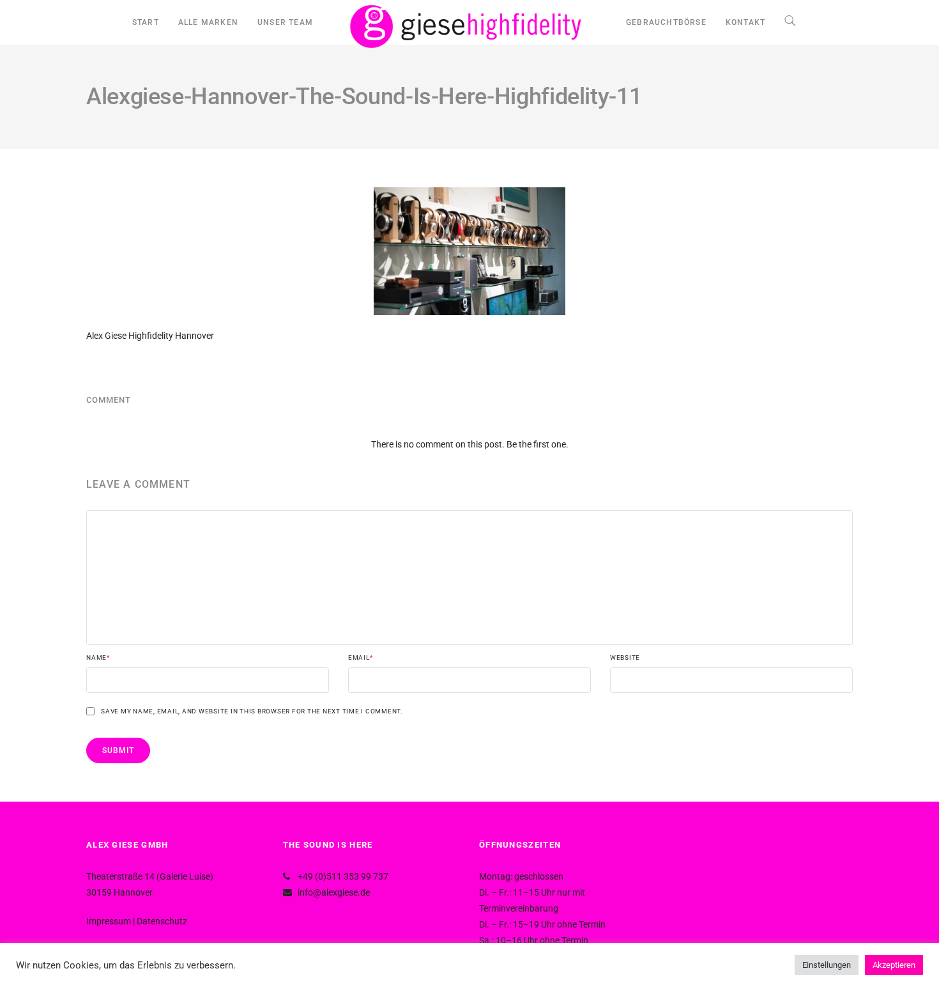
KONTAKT (745, 22)
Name (98, 658)
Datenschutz (162, 921)
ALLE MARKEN (208, 22)
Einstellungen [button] (826, 965)
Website (625, 658)
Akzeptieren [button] (894, 965)
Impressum (108, 921)
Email (360, 658)
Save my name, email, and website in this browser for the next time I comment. (252, 711)
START (145, 22)
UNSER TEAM (285, 22)
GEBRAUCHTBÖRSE (666, 22)
